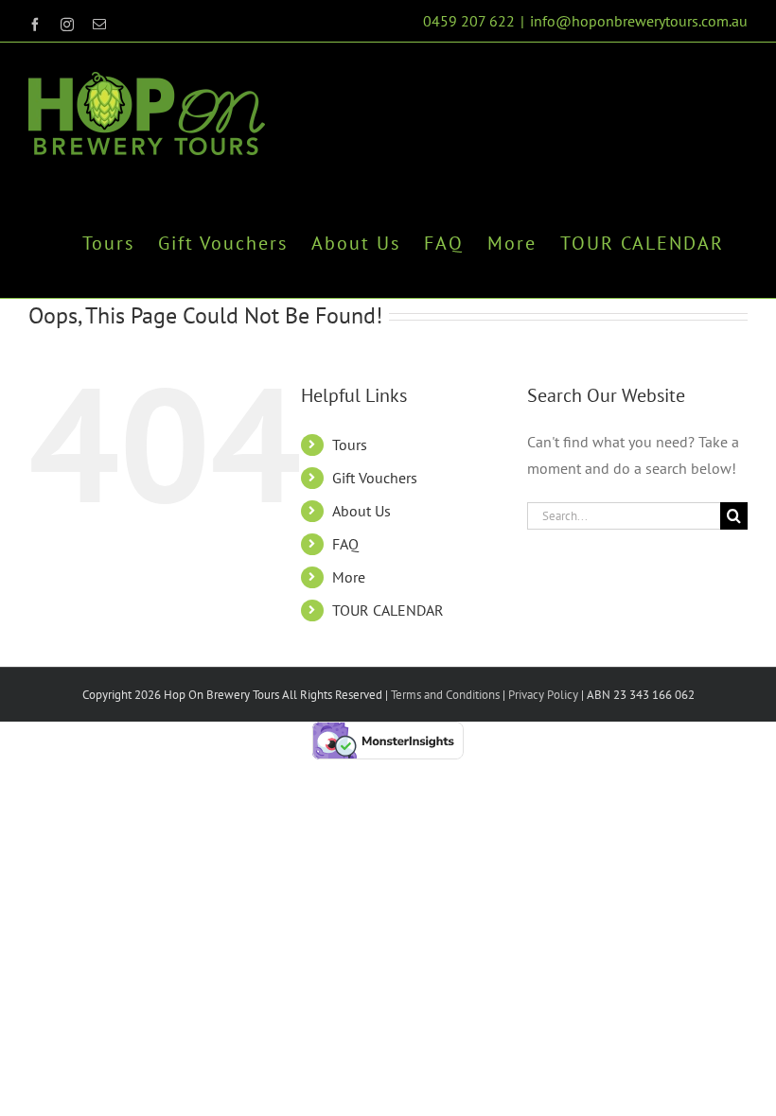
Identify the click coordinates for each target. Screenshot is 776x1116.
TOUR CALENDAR (388, 610)
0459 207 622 (469, 20)
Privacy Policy (541, 695)
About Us (361, 510)
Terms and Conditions (445, 695)
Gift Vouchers (374, 477)
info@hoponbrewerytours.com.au (639, 20)
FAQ (345, 543)
